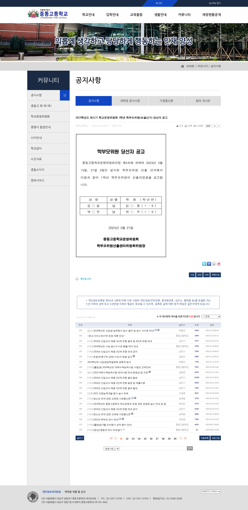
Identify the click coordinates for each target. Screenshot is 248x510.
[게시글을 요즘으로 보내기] (219, 264)
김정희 (182, 372)
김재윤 (182, 398)
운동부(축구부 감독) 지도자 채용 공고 (112, 356)
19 (169, 438)
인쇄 (190, 125)
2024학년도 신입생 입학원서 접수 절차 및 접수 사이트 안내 (123, 330)
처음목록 (204, 438)
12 (127, 438)
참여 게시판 (203, 100)
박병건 (182, 330)
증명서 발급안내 (41, 127)
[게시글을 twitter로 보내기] (204, 264)
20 (175, 438)
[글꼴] (209, 126)
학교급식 (36, 148)
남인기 (182, 341)
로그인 (159, 3)
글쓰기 (80, 438)
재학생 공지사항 (130, 100)
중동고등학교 (182, 335)
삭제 (206, 275)
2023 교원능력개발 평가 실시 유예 (110, 393)
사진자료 (36, 159)
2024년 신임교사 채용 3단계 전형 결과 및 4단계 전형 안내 (122, 341)
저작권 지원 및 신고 (75, 492)
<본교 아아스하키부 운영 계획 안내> (106, 336)
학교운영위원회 (40, 116)
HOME (190, 66)
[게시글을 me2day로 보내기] (214, 264)
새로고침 (216, 438)
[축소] (219, 126)
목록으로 (216, 275)
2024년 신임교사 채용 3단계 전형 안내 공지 (115, 351)
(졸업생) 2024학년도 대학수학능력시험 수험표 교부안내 (122, 367)
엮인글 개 (85, 279)
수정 (192, 275)
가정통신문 (166, 100)
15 (145, 438)
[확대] (215, 126)
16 (151, 438)
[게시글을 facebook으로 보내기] (209, 264)
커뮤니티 (203, 66)
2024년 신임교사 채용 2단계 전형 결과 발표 (115, 377)
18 (163, 438)
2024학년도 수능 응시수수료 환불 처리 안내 (115, 346)
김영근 (182, 356)
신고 (181, 125)
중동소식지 (37, 169)
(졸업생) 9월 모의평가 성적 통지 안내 (112, 424)
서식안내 (36, 137)
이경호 (182, 393)
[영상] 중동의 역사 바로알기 (107, 430)
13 (133, 438)
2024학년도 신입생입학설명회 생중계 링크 (109, 362)
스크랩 (199, 125)
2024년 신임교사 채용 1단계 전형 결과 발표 (115, 388)
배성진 (182, 403)
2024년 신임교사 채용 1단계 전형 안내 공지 (115, 409)
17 (157, 438)
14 (139, 438)
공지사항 (216, 66)
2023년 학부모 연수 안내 (105, 419)
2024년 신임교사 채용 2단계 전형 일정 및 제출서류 (119, 383)
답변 (199, 275)
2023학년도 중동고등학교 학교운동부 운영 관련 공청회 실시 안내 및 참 (129, 404)
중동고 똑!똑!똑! (41, 105)
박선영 (182, 419)
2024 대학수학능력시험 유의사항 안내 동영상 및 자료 (120, 372)
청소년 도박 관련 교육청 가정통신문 (112, 398)
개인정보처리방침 (51, 492)
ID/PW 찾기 (215, 3)
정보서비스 (37, 180)
